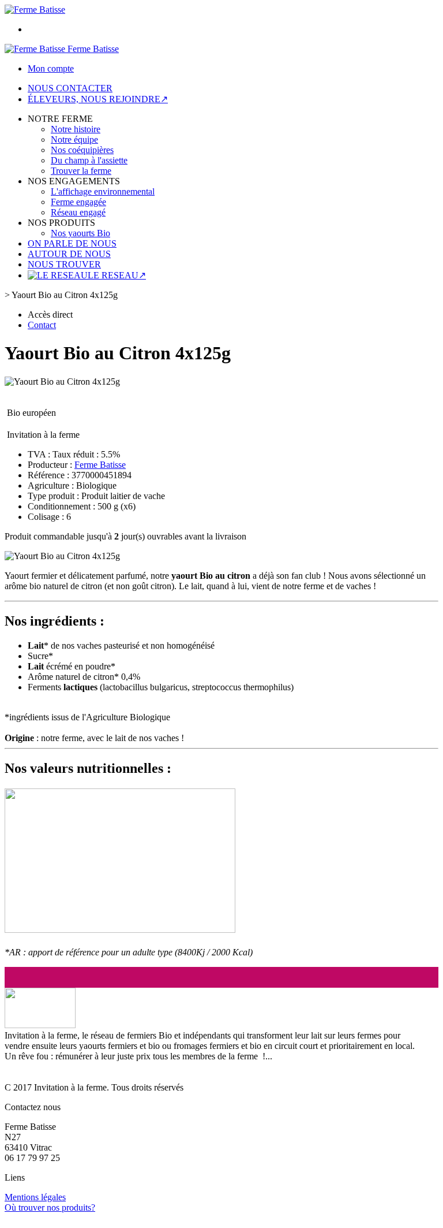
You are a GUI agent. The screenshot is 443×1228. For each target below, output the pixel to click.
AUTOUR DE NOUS (69, 254)
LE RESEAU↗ (117, 275)
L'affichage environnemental (103, 191)
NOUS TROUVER (64, 264)
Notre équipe (74, 139)
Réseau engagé (78, 212)
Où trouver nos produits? (50, 1207)
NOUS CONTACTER (70, 88)
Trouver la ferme (81, 171)
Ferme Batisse (100, 465)
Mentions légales (35, 1197)
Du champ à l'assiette (89, 160)
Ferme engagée (78, 202)
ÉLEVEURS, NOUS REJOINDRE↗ (98, 99)
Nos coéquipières (82, 150)
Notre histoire (75, 129)
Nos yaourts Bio (80, 233)
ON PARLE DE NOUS (72, 243)
